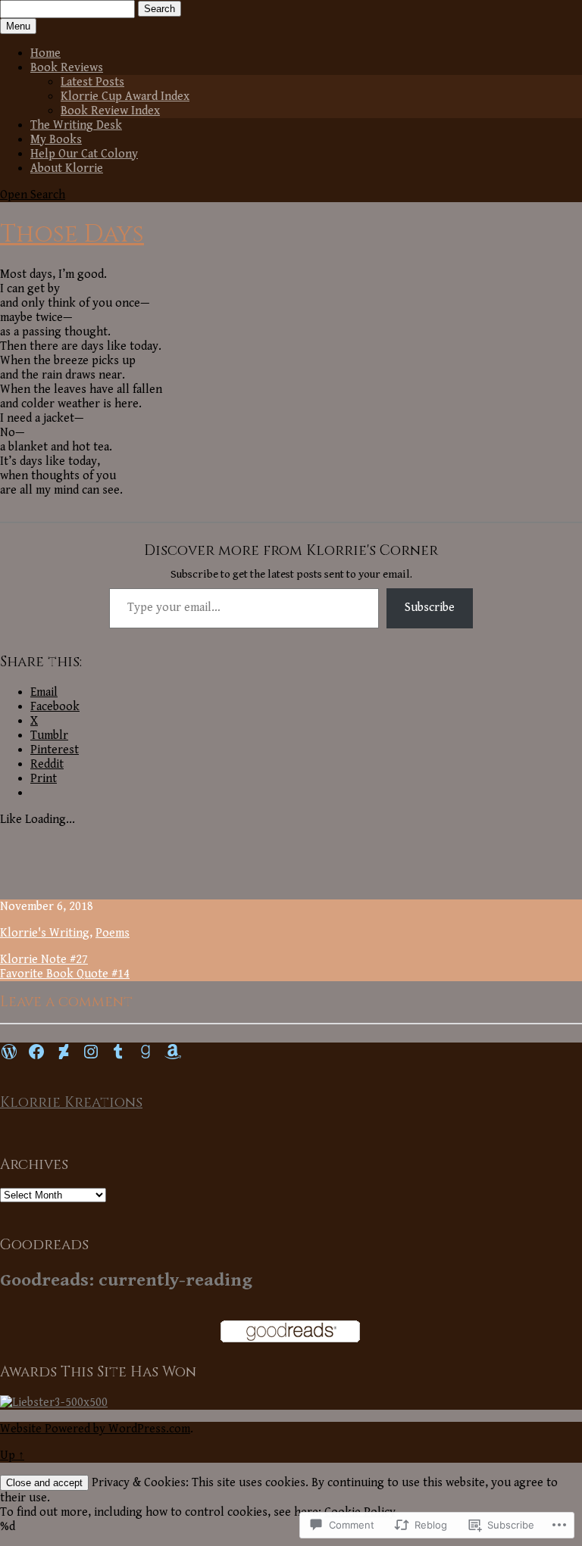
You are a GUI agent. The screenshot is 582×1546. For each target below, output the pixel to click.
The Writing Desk (76, 125)
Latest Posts (92, 82)
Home (45, 53)
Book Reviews (66, 68)
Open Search (32, 195)
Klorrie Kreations (71, 1102)
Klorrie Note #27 (44, 959)
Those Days (72, 234)
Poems (112, 933)
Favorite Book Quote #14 (65, 974)
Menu (18, 26)
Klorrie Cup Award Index (125, 96)
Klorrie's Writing (44, 933)
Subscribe (430, 607)
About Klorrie (66, 168)
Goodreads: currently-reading (126, 1280)
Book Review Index (110, 111)
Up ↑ (12, 1455)
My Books (56, 139)
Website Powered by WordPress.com (95, 1429)
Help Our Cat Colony (84, 154)
